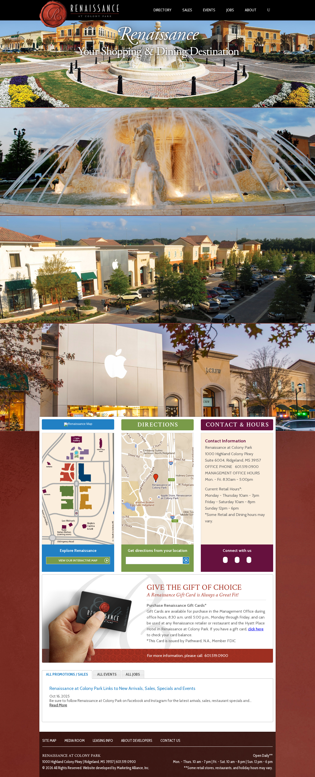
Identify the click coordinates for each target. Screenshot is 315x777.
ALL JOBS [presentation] (133, 674)
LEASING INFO (103, 740)
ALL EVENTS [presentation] (107, 674)
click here (256, 629)
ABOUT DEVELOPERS (136, 740)
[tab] (67, 674)
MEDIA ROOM (74, 740)
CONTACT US (170, 740)
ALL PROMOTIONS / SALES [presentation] (67, 674)
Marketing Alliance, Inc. (133, 768)
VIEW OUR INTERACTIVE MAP (78, 560)
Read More (58, 705)
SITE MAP (49, 740)
